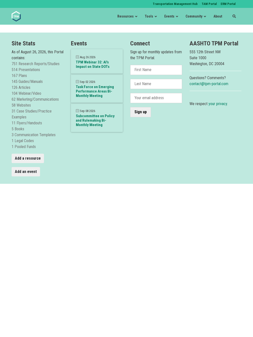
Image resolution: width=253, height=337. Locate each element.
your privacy (218, 103)
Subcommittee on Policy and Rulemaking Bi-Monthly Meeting (95, 120)
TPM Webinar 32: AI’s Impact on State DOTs (92, 64)
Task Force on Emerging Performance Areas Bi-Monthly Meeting (95, 91)
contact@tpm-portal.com (209, 83)
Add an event (26, 171)
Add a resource (28, 158)
